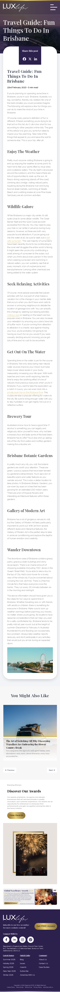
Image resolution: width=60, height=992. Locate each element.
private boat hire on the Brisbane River (25, 392)
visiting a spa (13, 315)
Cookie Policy (11, 987)
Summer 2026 (9, 959)
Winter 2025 (8, 975)
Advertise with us (48, 987)
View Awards (16, 815)
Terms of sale (19, 987)
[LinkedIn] (14, 940)
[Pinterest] (30, 940)
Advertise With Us (27, 975)
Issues (22, 963)
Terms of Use (28, 987)
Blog (22, 959)
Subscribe (24, 971)
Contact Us (43, 963)
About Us (43, 959)
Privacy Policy (37, 987)
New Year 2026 (9, 971)
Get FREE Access (46, 926)
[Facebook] (6, 940)
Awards (23, 967)
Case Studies (44, 967)
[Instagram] (22, 940)
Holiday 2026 (8, 963)
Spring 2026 (8, 967)
